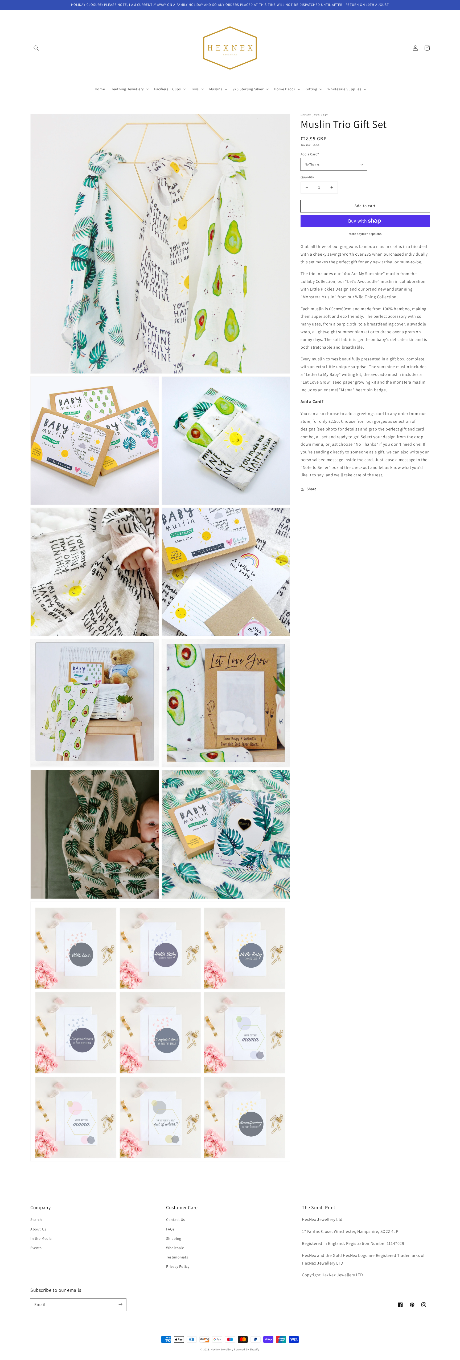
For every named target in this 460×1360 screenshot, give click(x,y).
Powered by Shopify (247, 1349)
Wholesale (175, 1247)
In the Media (41, 1238)
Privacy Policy (177, 1266)
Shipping (173, 1238)
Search (36, 1219)
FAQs (170, 1229)
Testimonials (177, 1257)
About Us (38, 1229)
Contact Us (175, 1219)
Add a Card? (310, 154)
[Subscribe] (120, 1304)
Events (36, 1247)
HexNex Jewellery (222, 1349)
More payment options (365, 234)
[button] (36, 48)
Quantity (307, 177)
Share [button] (312, 488)
